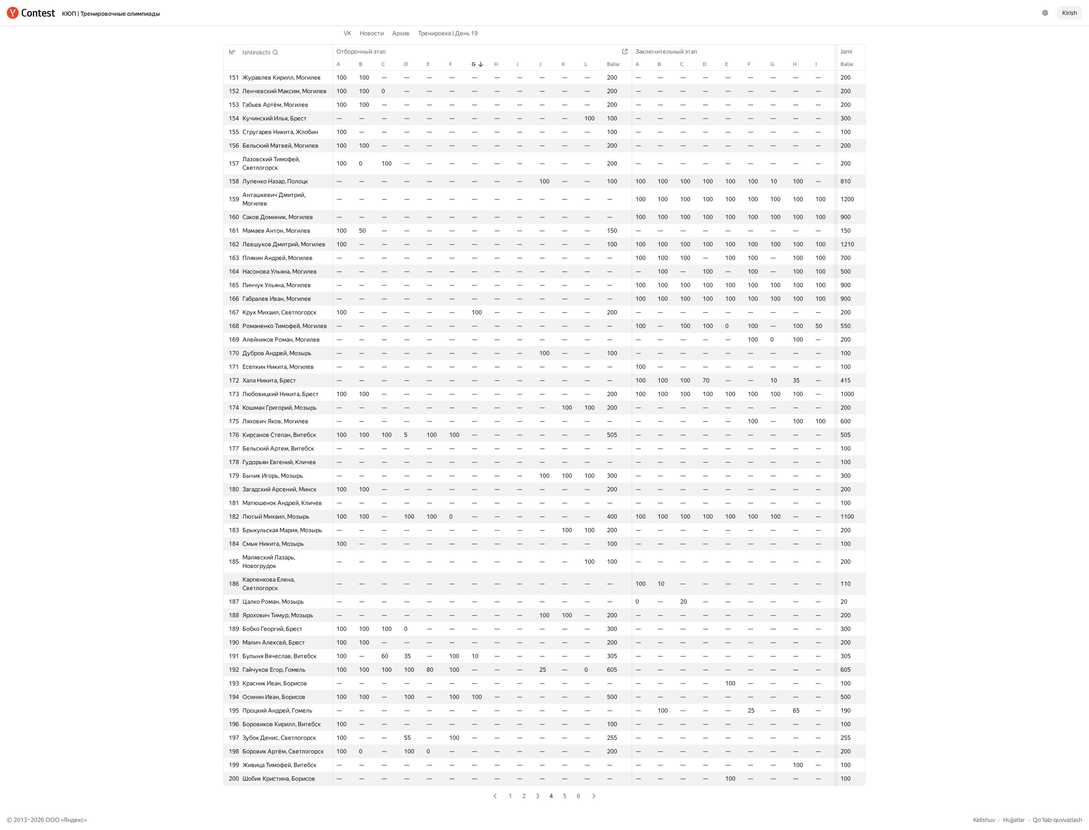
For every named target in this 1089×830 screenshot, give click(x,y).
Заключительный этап (666, 51)
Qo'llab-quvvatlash (1057, 819)
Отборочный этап (361, 51)
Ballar (847, 64)
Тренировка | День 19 (448, 33)
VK (347, 33)
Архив (401, 33)
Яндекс (74, 819)
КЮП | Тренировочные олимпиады (111, 13)
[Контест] (31, 13)
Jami (846, 51)
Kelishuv (984, 819)
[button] (260, 52)
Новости (372, 33)
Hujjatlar (1014, 819)
